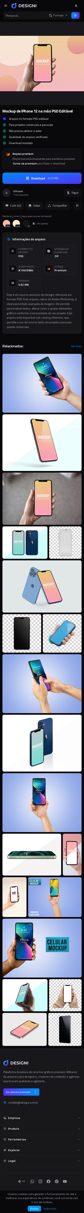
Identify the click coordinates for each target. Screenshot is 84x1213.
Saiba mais (49, 1209)
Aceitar (34, 1208)
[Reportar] (77, 206)
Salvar (36, 206)
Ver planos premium (18, 1092)
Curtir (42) (15, 206)
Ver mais (76, 346)
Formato (58, 15)
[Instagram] (40, 1181)
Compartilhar (60, 206)
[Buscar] (75, 15)
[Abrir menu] (6, 6)
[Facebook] (48, 1181)
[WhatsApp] (32, 1181)
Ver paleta (42, 223)
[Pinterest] (56, 1181)
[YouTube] (65, 1181)
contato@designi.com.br (23, 1103)
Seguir (75, 193)
